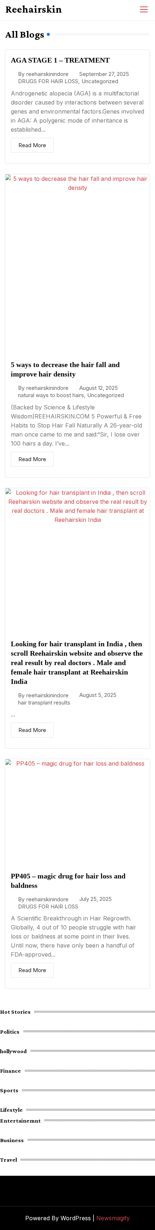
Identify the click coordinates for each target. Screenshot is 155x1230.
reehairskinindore (47, 74)
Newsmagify (113, 1218)
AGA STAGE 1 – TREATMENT (60, 60)
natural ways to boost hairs (51, 395)
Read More (32, 145)
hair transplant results (44, 702)
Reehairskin (33, 9)
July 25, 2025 (95, 899)
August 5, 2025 (97, 695)
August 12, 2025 (98, 388)
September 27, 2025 (104, 74)
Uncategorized (99, 81)
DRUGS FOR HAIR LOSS (48, 81)
